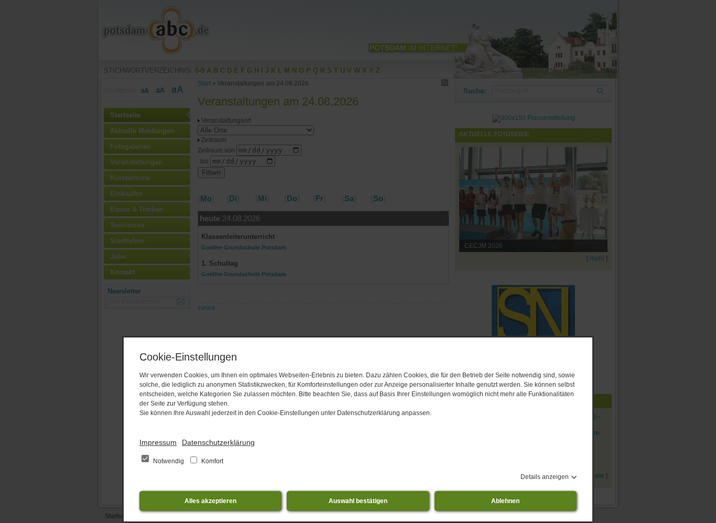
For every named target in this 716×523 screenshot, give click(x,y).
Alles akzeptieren (210, 501)
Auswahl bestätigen (358, 501)
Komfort (211, 461)
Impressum (158, 442)
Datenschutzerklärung (218, 442)
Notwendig (168, 461)
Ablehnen (505, 501)
